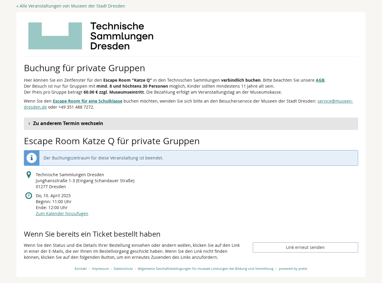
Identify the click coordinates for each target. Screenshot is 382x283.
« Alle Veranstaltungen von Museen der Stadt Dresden (70, 6)
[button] (191, 123)
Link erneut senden (305, 247)
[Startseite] (91, 36)
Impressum (100, 268)
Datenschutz (123, 268)
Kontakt (81, 268)
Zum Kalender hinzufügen (62, 213)
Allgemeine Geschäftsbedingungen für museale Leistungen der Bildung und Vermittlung (205, 268)
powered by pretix (293, 268)
